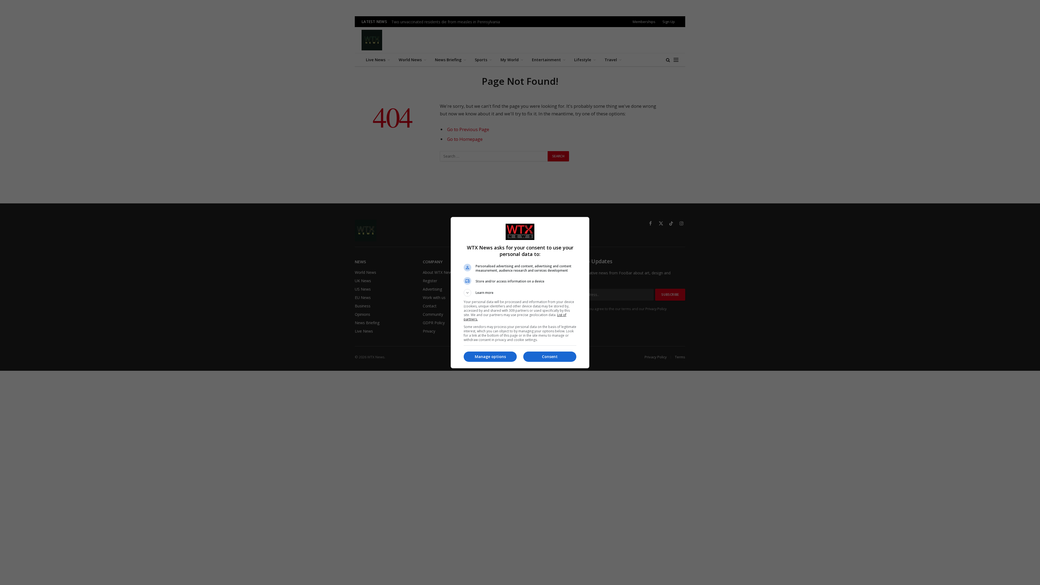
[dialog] (520, 292)
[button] (520, 293)
